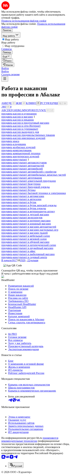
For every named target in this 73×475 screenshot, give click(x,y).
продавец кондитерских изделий (20, 156)
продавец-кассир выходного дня (20, 132)
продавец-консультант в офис (18, 251)
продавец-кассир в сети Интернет (21, 125)
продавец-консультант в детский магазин (25, 214)
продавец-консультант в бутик (18, 202)
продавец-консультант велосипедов (21, 217)
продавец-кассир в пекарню (17, 119)
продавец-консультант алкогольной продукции (28, 180)
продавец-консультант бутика (18, 190)
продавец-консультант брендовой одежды (25, 187)
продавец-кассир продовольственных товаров (28, 135)
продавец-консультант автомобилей (22, 168)
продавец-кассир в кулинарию (19, 113)
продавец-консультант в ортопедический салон (28, 245)
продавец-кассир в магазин (17, 116)
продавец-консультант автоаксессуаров (24, 162)
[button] (5, 68)
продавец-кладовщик (13, 144)
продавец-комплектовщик (16, 150)
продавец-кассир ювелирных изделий (23, 138)
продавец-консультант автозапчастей (22, 165)
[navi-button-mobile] (4, 79)
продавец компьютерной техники (20, 153)
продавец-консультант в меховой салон (24, 239)
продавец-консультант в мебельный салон (25, 235)
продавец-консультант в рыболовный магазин (28, 254)
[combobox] (15, 465)
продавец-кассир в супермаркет (19, 128)
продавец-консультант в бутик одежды (23, 208)
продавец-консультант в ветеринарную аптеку (28, 211)
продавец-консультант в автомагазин (22, 196)
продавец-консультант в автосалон (21, 199)
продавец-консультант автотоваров (21, 177)
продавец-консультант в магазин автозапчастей (28, 226)
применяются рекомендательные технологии (29, 439)
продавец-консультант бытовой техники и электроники (33, 193)
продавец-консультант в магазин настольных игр (29, 229)
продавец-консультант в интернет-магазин (26, 220)
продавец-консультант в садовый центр (24, 257)
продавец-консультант (14, 159)
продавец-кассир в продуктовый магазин (25, 122)
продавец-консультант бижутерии (21, 183)
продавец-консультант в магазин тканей (24, 232)
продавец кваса (10, 141)
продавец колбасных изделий (18, 147)
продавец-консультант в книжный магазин (26, 223)
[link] (7, 60)
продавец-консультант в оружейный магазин (27, 248)
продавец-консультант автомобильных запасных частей (33, 174)
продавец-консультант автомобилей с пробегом (28, 171)
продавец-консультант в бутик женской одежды (29, 205)
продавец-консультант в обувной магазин (25, 242)
